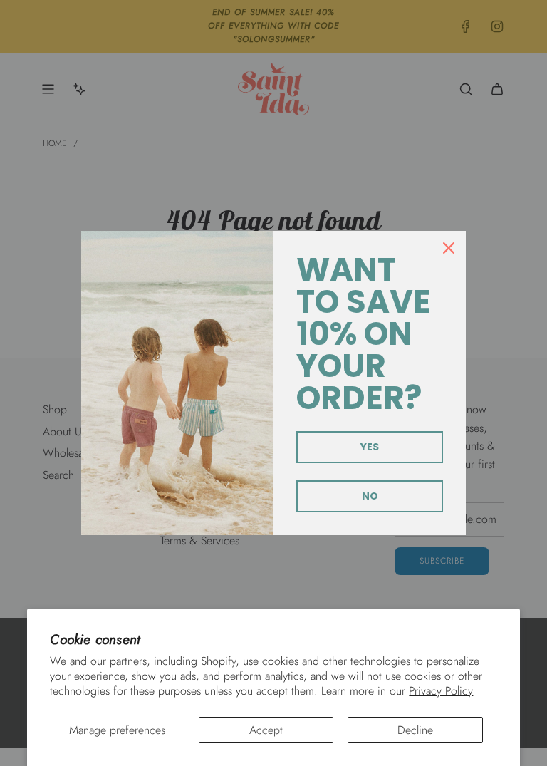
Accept (266, 730)
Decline (415, 730)
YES (369, 447)
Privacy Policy (441, 691)
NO (370, 496)
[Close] (449, 248)
